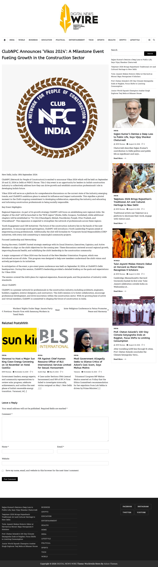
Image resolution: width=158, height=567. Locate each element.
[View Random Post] (149, 40)
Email (60, 446)
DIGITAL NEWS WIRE (67, 563)
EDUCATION (46, 40)
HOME (44, 529)
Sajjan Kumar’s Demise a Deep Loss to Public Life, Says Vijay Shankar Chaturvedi (133, 137)
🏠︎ (5, 40)
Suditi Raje (42, 372)
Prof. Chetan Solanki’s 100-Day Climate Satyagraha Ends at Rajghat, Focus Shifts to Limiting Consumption (132, 83)
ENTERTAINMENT (77, 40)
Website (5, 458)
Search (114, 50)
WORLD (21, 40)
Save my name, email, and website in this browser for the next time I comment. (42, 470)
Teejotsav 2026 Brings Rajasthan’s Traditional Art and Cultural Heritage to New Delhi (132, 202)
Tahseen (77, 372)
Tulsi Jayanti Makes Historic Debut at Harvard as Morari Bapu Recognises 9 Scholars (133, 267)
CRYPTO (122, 40)
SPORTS (100, 40)
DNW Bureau (6, 372)
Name (5, 446)
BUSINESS (33, 40)
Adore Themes (110, 563)
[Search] (153, 40)
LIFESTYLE (135, 40)
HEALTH (111, 40)
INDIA (12, 40)
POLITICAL (60, 40)
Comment (7, 414)
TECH (91, 40)
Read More (118, 158)
